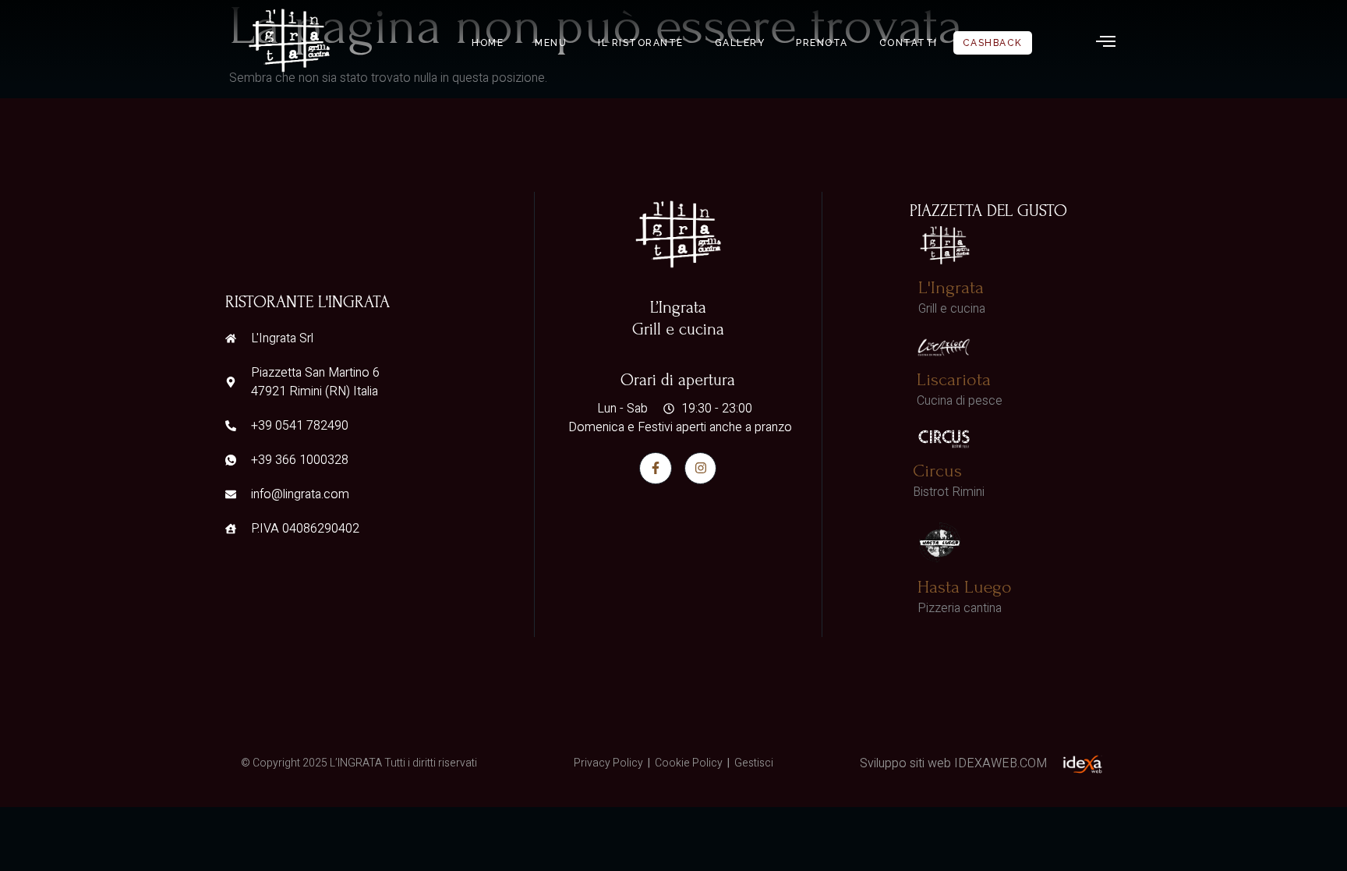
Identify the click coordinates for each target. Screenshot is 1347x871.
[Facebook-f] (655, 468)
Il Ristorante (641, 42)
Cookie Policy (689, 763)
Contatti (908, 42)
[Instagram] (700, 468)
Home (488, 42)
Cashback (993, 42)
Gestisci (753, 763)
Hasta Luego (964, 586)
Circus (937, 470)
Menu (551, 42)
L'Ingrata (951, 287)
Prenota (822, 42)
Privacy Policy (608, 763)
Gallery (740, 42)
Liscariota (954, 379)
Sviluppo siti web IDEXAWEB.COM (953, 763)
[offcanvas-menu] (1105, 41)
